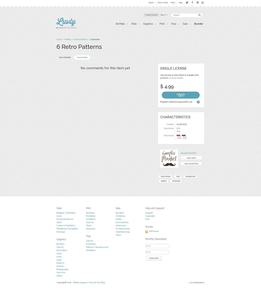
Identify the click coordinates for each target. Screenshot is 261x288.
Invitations (90, 219)
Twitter (186, 2)
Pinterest (197, 2)
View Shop (191, 158)
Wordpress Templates (67, 229)
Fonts (58, 253)
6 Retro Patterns (81, 39)
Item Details (65, 57)
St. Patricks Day (123, 229)
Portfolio (67, 39)
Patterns (60, 263)
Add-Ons (60, 272)
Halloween (121, 225)
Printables (90, 216)
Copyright (150, 216)
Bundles (120, 213)
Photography (62, 269)
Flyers (89, 225)
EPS (178, 128)
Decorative (61, 250)
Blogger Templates (66, 213)
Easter (119, 219)
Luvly (191, 282)
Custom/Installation (65, 225)
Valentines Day (123, 232)
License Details (176, 78)
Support (149, 213)
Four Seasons (122, 222)
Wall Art (90, 222)
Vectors (60, 266)
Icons (58, 216)
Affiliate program (80, 282)
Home (59, 39)
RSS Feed (154, 231)
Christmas (120, 216)
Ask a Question (191, 164)
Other (59, 222)
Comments (82, 57)
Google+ (203, 2)
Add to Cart (181, 95)
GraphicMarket (188, 153)
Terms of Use (94, 282)
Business (90, 213)
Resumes (90, 229)
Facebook (192, 2)
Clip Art (59, 247)
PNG (178, 131)
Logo (58, 260)
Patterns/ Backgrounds (97, 247)
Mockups (60, 232)
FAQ (147, 219)
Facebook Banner (64, 219)
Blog (103, 282)
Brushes (60, 244)
